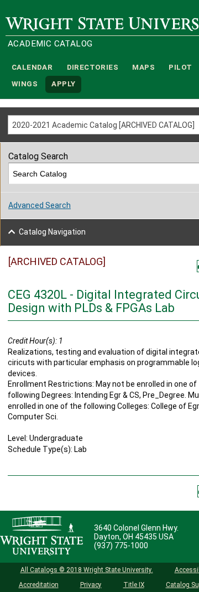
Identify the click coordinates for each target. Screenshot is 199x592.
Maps (143, 67)
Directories (92, 67)
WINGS (25, 84)
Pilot (180, 67)
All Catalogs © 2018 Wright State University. (86, 570)
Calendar (32, 67)
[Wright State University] (41, 536)
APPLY (63, 84)
